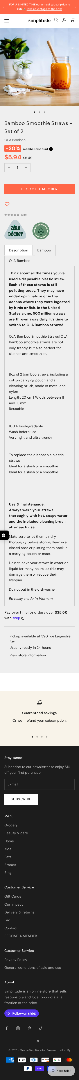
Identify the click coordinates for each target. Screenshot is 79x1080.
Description (18, 250)
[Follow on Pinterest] (29, 1028)
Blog (8, 872)
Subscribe (21, 799)
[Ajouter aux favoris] (7, 205)
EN (37, 1041)
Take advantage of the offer (44, 9)
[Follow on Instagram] (18, 1028)
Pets (8, 857)
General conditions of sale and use (32, 967)
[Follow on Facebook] (6, 1028)
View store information (27, 655)
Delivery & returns (19, 912)
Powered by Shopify (58, 1050)
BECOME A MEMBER (20, 936)
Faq (7, 920)
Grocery (11, 825)
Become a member (39, 189)
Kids (7, 849)
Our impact (13, 904)
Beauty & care (16, 833)
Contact (11, 928)
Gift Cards (12, 896)
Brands (10, 865)
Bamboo (44, 250)
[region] (39, 714)
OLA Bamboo (14, 140)
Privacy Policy (15, 959)
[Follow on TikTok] (41, 1028)
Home (9, 841)
